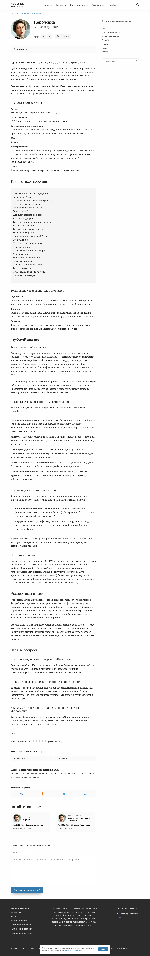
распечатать (65, 36)
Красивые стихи (19, 758)
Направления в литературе (79, 5)
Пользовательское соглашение (21, 933)
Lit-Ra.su (20, 3)
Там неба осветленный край (111, 36)
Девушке (105, 44)
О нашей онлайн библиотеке (20, 908)
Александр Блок (25, 13)
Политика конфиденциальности (21, 929)
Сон (103, 28)
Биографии (112, 5)
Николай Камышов (48, 773)
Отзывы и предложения (19, 920)
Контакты (14, 916)
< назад (13, 733)
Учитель (104, 48)
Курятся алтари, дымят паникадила (79, 819)
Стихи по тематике (98, 5)
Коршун (26, 819)
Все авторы (48, 5)
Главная (13, 13)
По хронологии (61, 5)
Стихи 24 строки (62, 758)
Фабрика (105, 51)
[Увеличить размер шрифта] (49, 36)
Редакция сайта (16, 912)
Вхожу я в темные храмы (111, 32)
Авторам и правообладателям (21, 924)
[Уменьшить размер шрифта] (43, 36)
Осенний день (106, 40)
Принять (103, 949)
